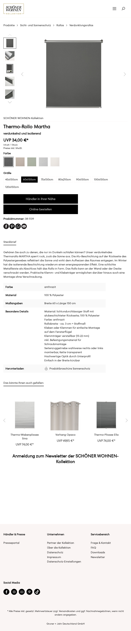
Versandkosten (67, 611)
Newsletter (98, 557)
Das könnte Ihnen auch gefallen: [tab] (23, 383)
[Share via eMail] (24, 226)
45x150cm (11, 179)
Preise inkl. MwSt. (12, 148)
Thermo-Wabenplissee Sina (25, 436)
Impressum (54, 557)
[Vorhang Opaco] (65, 415)
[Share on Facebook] (6, 226)
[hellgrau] (43, 162)
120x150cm (12, 187)
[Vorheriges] (22, 74)
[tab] (9, 242)
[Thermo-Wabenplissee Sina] (25, 415)
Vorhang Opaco (65, 435)
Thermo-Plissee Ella (106, 435)
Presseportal (11, 543)
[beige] (20, 162)
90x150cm (82, 179)
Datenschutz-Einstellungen (64, 561)
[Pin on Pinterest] (12, 226)
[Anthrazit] (8, 162)
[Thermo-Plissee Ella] (106, 415)
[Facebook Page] (6, 592)
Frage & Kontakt (101, 543)
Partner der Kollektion (60, 543)
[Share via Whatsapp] (18, 226)
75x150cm (47, 179)
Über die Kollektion (59, 548)
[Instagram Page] (14, 592)
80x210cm (64, 179)
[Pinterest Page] (29, 592)
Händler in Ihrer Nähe (40, 199)
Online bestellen (40, 209)
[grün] (32, 162)
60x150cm (29, 179)
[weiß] (55, 162)
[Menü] (114, 8)
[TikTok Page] (37, 592)
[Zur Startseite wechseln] (13, 8)
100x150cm (101, 179)
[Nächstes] (124, 74)
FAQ (93, 548)
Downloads (98, 552)
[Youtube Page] (22, 592)
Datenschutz (55, 552)
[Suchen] (123, 8)
